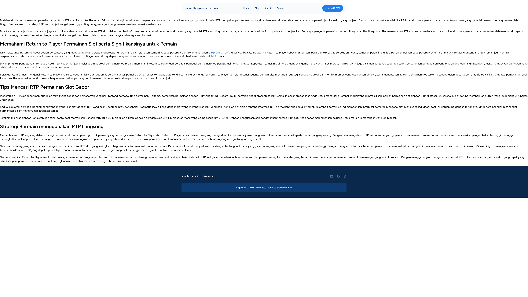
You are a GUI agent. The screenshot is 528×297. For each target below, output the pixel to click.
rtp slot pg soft (220, 52)
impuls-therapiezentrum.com (201, 8)
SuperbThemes (284, 187)
